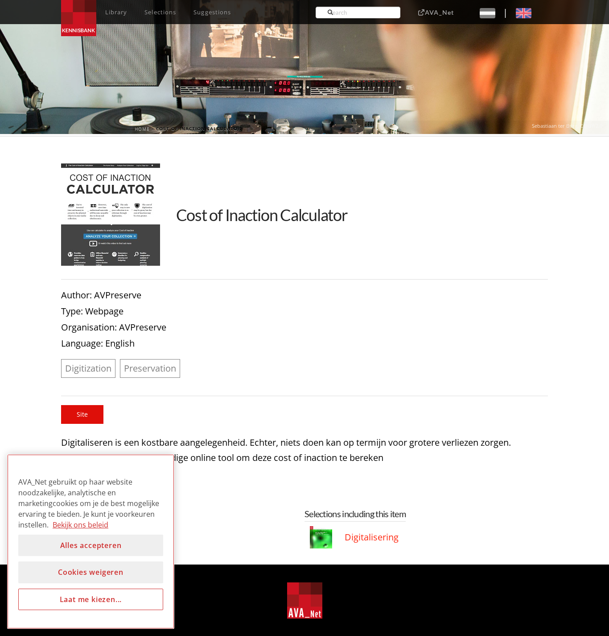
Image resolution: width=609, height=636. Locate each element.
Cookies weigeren (90, 572)
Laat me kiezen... (91, 599)
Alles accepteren (91, 545)
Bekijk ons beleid (80, 525)
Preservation (150, 368)
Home (142, 129)
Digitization (88, 368)
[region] (90, 541)
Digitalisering (372, 537)
